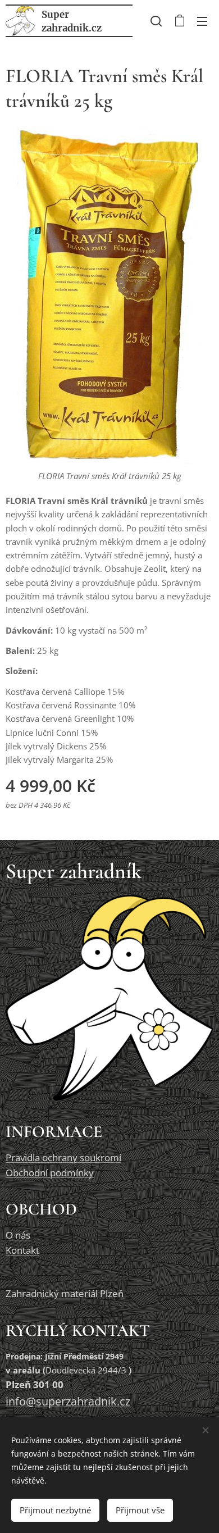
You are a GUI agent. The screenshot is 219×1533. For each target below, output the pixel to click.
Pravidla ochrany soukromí (63, 1157)
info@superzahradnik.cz (68, 1401)
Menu (202, 21)
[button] (156, 21)
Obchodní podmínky (50, 1172)
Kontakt (22, 1250)
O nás (18, 1235)
